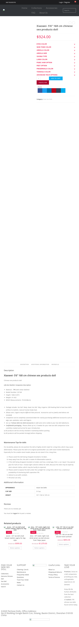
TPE (14, 390)
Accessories (51, 8)
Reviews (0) (55, 364)
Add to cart (55, 78)
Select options (15, 548)
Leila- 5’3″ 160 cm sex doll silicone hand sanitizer (64, 535)
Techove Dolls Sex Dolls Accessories (22, 423)
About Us (43, 13)
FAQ (33, 13)
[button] (40, 90)
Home (24, 8)
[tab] (24, 364)
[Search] (74, 10)
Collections (36, 8)
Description (24, 364)
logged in (16, 513)
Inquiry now (43, 82)
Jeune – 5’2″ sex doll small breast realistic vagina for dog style (15, 538)
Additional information (40, 364)
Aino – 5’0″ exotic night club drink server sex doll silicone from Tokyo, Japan (39, 538)
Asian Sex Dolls (47, 99)
